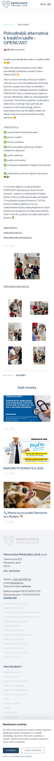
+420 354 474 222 (21, 579)
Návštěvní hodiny (11, 676)
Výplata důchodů (11, 716)
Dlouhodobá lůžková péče (15, 603)
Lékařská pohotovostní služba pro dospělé (22, 617)
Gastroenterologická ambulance (18, 634)
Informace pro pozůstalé (14, 685)
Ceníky (7, 708)
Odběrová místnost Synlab (15, 652)
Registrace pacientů (12, 672)
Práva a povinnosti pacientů (16, 694)
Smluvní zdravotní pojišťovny (16, 690)
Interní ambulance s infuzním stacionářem (22, 612)
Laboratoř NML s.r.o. (13, 657)
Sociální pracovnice (12, 625)
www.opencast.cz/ (13, 232)
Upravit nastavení (33, 750)
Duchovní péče (10, 712)
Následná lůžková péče (14, 608)
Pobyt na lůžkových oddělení (16, 681)
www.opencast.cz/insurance (18, 237)
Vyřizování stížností (12, 703)
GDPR (6, 699)
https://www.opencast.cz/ (16, 286)
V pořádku (11, 750)
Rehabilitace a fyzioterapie (15, 643)
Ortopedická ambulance (14, 639)
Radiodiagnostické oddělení (16, 621)
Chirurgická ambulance (14, 630)
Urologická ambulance (13, 648)
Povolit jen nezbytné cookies (17, 756)
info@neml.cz (16, 582)
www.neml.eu (10, 227)
